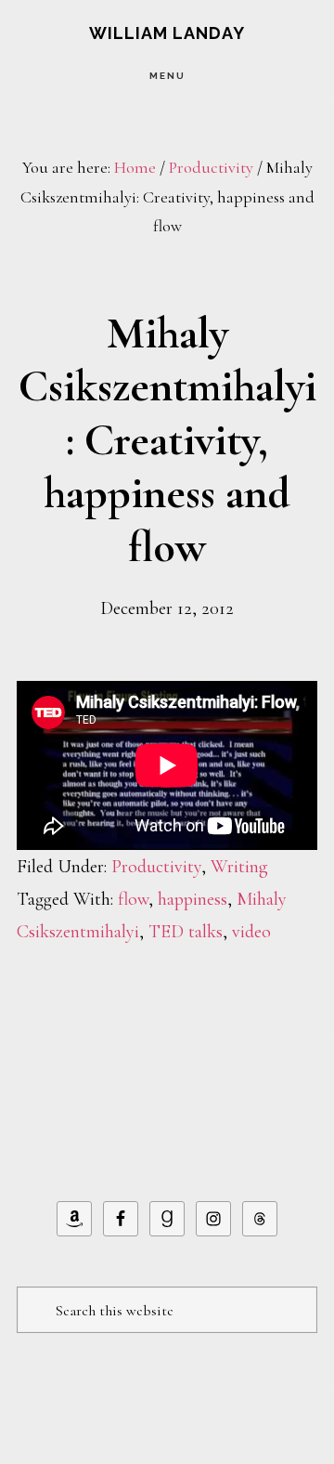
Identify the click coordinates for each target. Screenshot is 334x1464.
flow (133, 899)
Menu (167, 76)
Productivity (156, 867)
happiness (192, 899)
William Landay (167, 33)
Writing (239, 867)
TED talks (185, 932)
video (251, 932)
